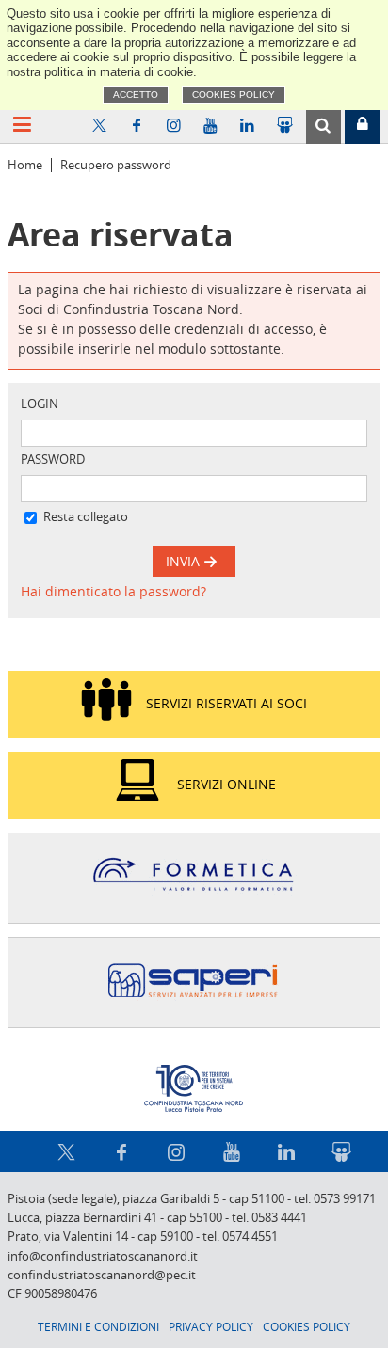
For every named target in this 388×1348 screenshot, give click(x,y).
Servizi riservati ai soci (226, 703)
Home (25, 165)
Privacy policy (211, 1326)
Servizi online (226, 784)
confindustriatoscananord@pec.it (102, 1275)
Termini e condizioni (98, 1326)
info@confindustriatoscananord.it (103, 1256)
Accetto (135, 94)
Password (53, 460)
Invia (184, 561)
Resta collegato (85, 517)
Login (39, 404)
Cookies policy (233, 94)
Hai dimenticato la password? (113, 591)
